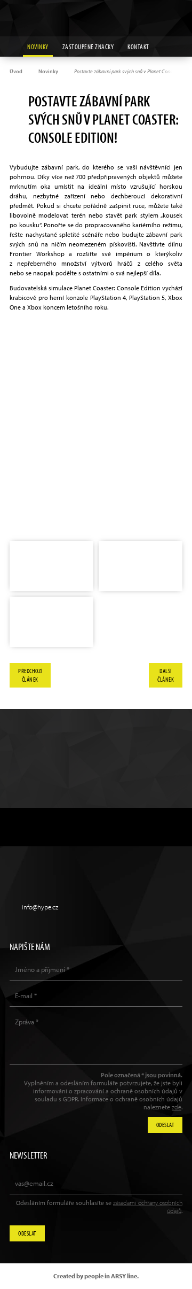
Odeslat (27, 1233)
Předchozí (30, 675)
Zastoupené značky (88, 46)
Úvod (16, 71)
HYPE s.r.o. (96, 18)
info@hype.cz (40, 906)
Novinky (38, 46)
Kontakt (138, 46)
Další (165, 675)
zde (176, 1107)
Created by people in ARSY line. (96, 1276)
